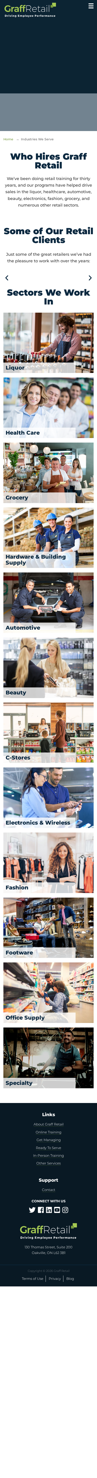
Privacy (55, 1278)
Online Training (48, 1132)
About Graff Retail (49, 1124)
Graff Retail (35, 10)
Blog (70, 1278)
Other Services (48, 1163)
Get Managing (49, 1140)
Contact (48, 1190)
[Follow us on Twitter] (32, 1211)
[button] (6, 278)
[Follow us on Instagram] (65, 1211)
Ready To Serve (48, 1148)
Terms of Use (32, 1278)
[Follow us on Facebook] (41, 1211)
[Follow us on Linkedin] (49, 1211)
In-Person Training (48, 1155)
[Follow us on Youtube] (57, 1211)
